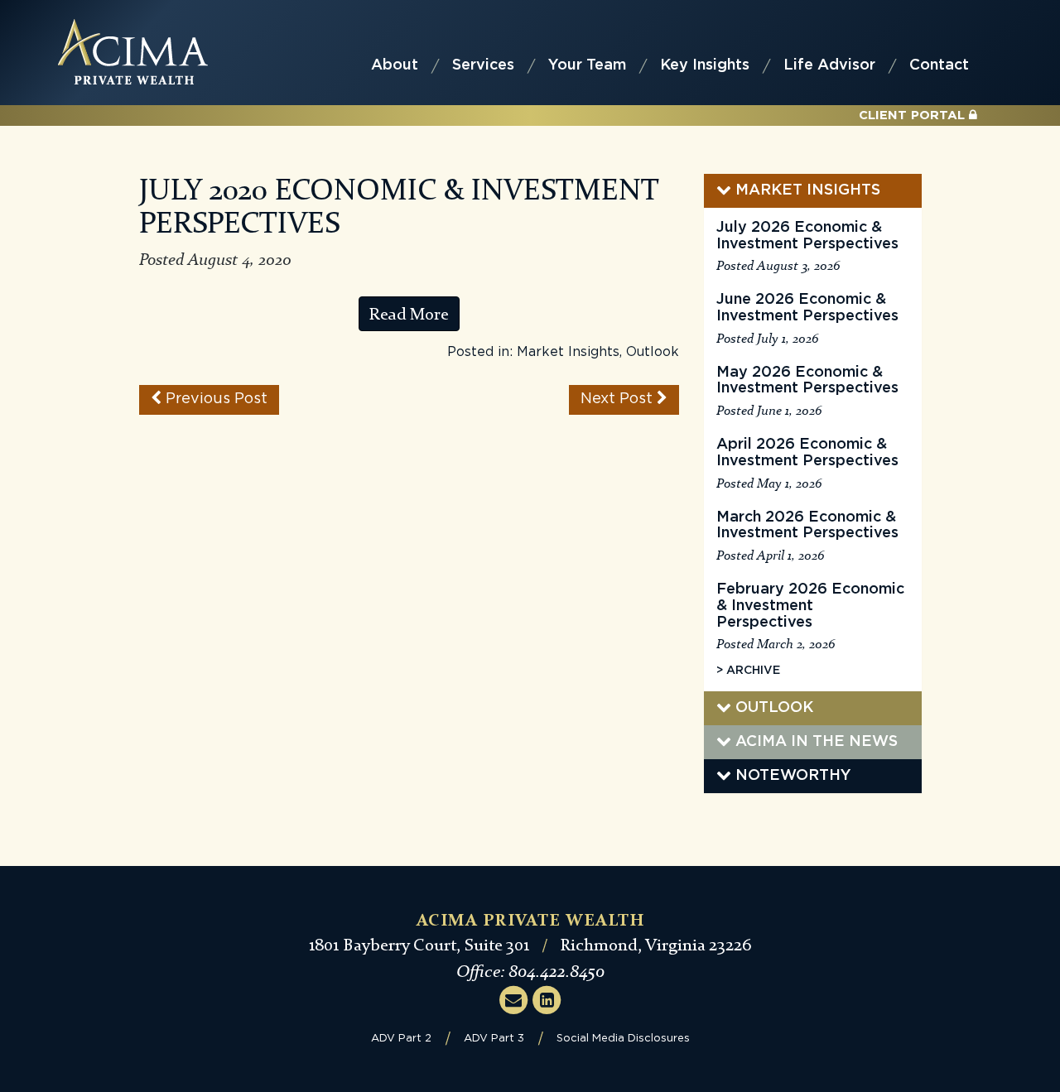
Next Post (619, 399)
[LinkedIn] (546, 999)
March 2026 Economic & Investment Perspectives (807, 525)
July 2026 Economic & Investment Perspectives (807, 236)
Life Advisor (829, 65)
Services (483, 65)
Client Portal (914, 115)
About (394, 65)
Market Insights (568, 351)
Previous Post (214, 399)
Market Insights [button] (805, 190)
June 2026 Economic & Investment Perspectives (807, 308)
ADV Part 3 (494, 1038)
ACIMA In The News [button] (814, 741)
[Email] (513, 999)
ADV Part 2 (401, 1038)
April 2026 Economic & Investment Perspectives (807, 453)
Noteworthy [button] (791, 775)
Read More (409, 314)
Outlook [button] (772, 707)
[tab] (813, 191)
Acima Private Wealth (133, 52)
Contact (939, 65)
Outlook (652, 351)
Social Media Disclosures (623, 1038)
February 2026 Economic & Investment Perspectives (810, 606)
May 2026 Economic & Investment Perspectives (807, 381)
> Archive (748, 670)
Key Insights (704, 65)
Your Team (587, 65)
